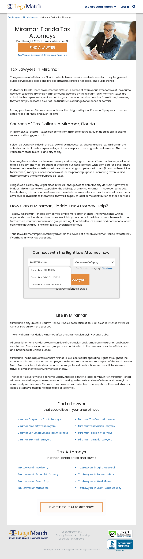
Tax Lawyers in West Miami (94, 481)
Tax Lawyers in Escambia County (37, 474)
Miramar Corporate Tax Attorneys (39, 419)
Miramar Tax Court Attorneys (96, 419)
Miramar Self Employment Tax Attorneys (42, 433)
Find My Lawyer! (71, 279)
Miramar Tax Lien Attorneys (95, 433)
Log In (125, 7)
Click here (107, 268)
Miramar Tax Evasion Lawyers (96, 426)
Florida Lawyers (30, 17)
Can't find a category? (94, 268)
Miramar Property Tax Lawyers (36, 426)
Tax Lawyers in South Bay (33, 481)
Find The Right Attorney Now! (71, 507)
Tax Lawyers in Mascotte (32, 488)
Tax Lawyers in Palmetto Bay (96, 474)
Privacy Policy (64, 535)
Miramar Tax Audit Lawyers (34, 439)
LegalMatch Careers (71, 538)
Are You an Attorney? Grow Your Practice (42, 55)
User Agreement (72, 531)
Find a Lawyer (42, 47)
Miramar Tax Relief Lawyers (95, 439)
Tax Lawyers (14, 17)
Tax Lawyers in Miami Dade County (99, 488)
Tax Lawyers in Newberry (32, 467)
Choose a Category (87, 262)
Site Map (85, 535)
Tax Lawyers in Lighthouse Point (98, 467)
